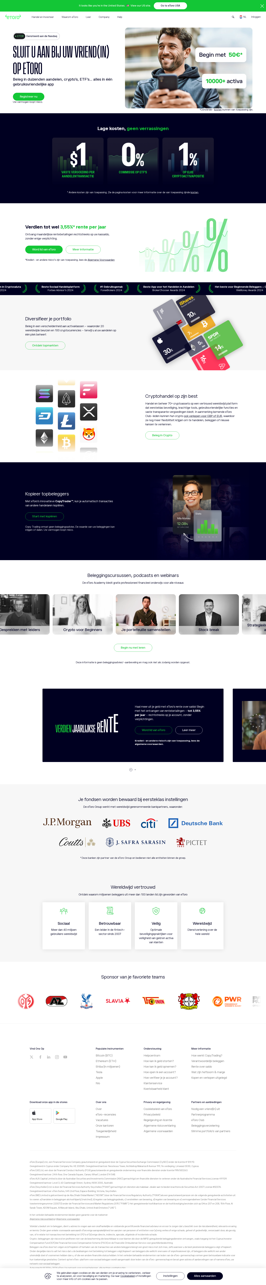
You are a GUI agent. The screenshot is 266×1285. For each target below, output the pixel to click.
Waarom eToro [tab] (70, 17)
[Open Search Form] (233, 17)
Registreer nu (28, 96)
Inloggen (256, 17)
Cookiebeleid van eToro (158, 1109)
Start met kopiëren (44, 516)
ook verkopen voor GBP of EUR (203, 416)
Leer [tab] (88, 17)
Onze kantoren (105, 1125)
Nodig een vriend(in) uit (205, 1109)
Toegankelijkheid (106, 1131)
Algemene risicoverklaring (160, 1125)
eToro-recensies (106, 1114)
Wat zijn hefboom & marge (208, 1072)
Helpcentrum (152, 1055)
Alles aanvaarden (205, 1275)
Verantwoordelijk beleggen (207, 1061)
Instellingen (170, 1275)
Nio (98, 1083)
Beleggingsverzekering (205, 1125)
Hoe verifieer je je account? (161, 1077)
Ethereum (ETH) (106, 1061)
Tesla (99, 1072)
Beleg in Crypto (162, 435)
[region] (133, 1276)
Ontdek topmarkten (45, 345)
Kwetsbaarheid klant (156, 1088)
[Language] (242, 17)
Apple (99, 1077)
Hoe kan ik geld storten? (159, 1061)
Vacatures (102, 1120)
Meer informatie (83, 249)
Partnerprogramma (203, 1114)
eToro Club (197, 1120)
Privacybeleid (152, 1114)
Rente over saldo (201, 1066)
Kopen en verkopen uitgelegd (209, 1077)
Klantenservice (153, 1083)
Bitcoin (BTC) (104, 1055)
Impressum (103, 1136)
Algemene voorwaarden (158, 1131)
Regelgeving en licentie (158, 1120)
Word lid (147, 737)
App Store (37, 1119)
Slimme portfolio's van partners (210, 1131)
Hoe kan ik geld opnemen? (160, 1066)
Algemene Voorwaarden (101, 260)
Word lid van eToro (44, 249)
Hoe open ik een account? (160, 1072)
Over (99, 1109)
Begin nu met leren (133, 647)
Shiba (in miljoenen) (108, 1066)
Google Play (61, 1119)
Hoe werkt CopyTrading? (206, 1055)
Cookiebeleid (127, 1276)
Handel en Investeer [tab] (43, 17)
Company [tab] (104, 17)
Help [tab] (119, 17)
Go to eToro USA (170, 5)
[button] (130, 769)
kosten (218, 109)
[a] (32, 1057)
